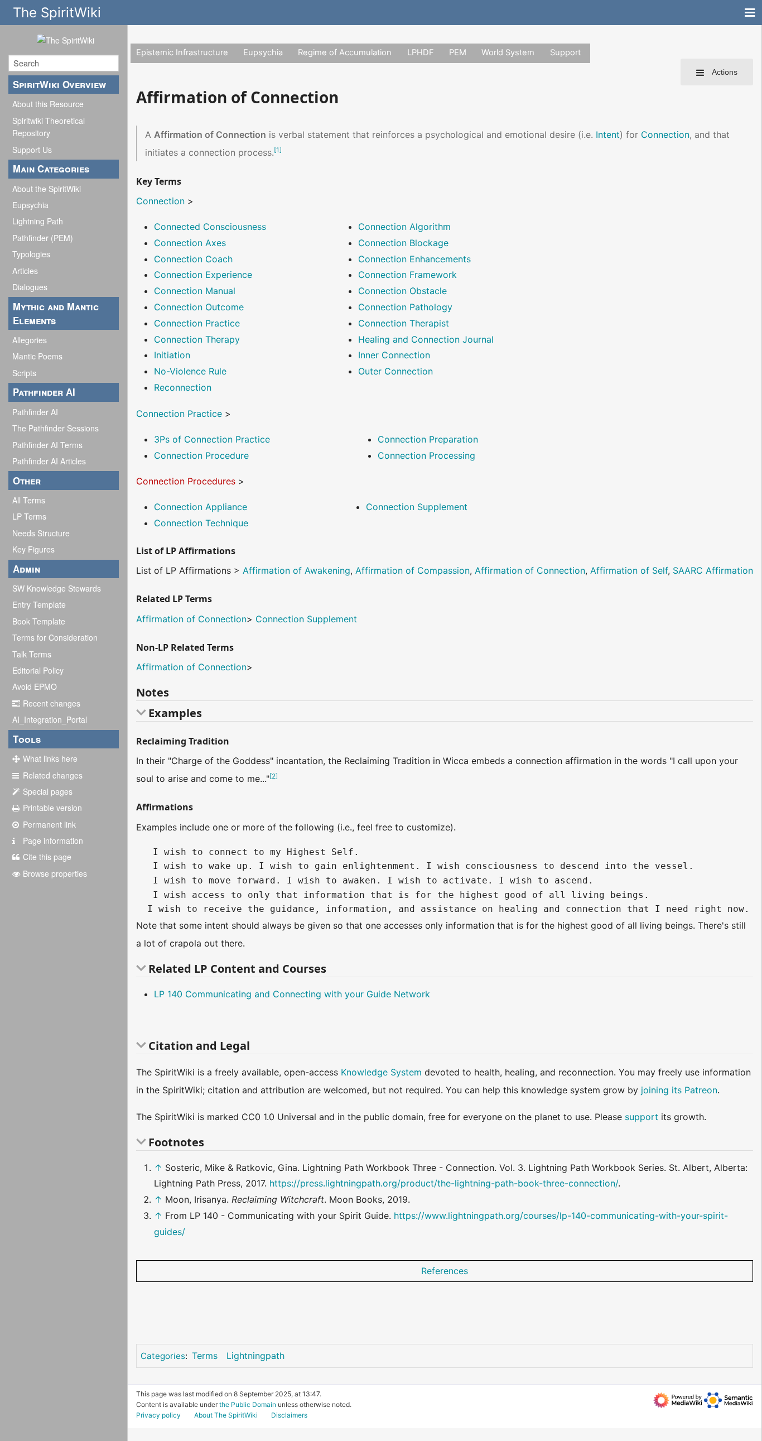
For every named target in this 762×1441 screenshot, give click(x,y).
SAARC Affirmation (713, 570)
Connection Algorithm (404, 226)
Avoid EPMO (34, 686)
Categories (163, 1356)
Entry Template (39, 604)
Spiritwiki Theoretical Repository (48, 126)
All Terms (28, 500)
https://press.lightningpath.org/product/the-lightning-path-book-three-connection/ (443, 1183)
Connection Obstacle (402, 290)
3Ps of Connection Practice (212, 439)
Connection (665, 134)
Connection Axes (190, 242)
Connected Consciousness (210, 226)
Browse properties (55, 873)
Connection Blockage (403, 242)
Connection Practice (197, 323)
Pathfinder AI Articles (49, 461)
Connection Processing (426, 455)
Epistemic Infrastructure (182, 52)
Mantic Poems (37, 356)
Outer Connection (395, 371)
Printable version (52, 807)
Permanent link (49, 824)
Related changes (53, 775)
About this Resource (48, 103)
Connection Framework (407, 274)
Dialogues (29, 286)
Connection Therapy (197, 339)
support (641, 1116)
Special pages (48, 791)
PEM (457, 52)
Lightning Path (37, 221)
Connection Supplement (416, 506)
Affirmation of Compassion (412, 570)
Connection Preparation (428, 439)
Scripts (24, 372)
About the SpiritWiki (46, 188)
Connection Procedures (185, 481)
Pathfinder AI (35, 411)
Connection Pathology (405, 307)
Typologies (31, 254)
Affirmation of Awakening (296, 570)
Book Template (38, 621)
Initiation (172, 355)
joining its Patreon (679, 1090)
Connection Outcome (199, 307)
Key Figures (33, 549)
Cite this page (47, 856)
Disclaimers (289, 1415)
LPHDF (420, 52)
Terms (205, 1355)
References (444, 1270)
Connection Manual (194, 290)
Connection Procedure (201, 455)
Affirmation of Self (629, 570)
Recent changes (51, 703)
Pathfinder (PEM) (42, 237)
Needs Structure (41, 533)
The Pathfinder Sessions (55, 428)
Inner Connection (394, 355)
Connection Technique (201, 523)
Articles (25, 270)
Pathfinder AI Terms (47, 444)
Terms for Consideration (55, 637)
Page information (53, 840)
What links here (50, 758)
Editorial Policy (38, 670)
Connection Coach (193, 259)
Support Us (32, 149)
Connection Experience (203, 274)
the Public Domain (247, 1404)
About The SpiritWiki (226, 1415)
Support (565, 52)
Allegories (29, 339)
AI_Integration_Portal (49, 719)
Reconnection (182, 387)
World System (507, 52)
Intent (608, 134)
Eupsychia (30, 204)
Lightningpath (255, 1355)
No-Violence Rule (190, 371)
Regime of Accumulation (345, 52)
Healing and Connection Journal (426, 339)
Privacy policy (158, 1415)
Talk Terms (31, 654)
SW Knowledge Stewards (56, 588)
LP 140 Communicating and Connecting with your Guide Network (292, 994)
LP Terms (29, 516)
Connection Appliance (200, 506)
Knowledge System (381, 1072)
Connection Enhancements (414, 259)
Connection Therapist (403, 323)
